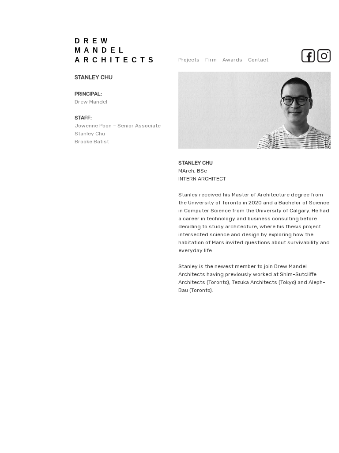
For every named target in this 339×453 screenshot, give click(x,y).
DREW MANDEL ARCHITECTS (116, 50)
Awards (232, 60)
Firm (211, 60)
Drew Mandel (91, 102)
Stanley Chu (90, 134)
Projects (189, 60)
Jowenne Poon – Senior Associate (118, 126)
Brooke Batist (92, 141)
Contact (258, 60)
